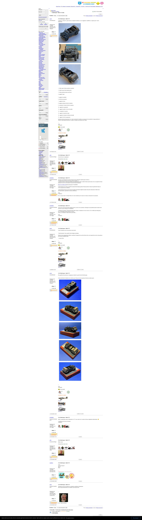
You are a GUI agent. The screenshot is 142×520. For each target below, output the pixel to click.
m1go (40, 153)
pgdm (51, 484)
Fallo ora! (40, 20)
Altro (40, 76)
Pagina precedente (89, 15)
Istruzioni (40, 84)
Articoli (40, 52)
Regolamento (41, 48)
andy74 (40, 171)
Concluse (40, 47)
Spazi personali (42, 33)
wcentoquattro (41, 164)
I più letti (40, 62)
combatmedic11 (42, 176)
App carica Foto (41, 77)
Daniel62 (40, 160)
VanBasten (41, 154)
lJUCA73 (40, 165)
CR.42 (40, 161)
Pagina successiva (99, 15)
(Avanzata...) (46, 92)
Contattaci (40, 42)
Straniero (40, 152)
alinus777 (40, 163)
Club (39, 82)
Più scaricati (41, 85)
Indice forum (53, 10)
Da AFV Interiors (42, 54)
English (41, 24)
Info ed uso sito (42, 36)
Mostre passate (41, 89)
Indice (40, 87)
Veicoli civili (87, 6)
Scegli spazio (41, 35)
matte (40, 158)
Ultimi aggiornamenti (42, 34)
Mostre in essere (41, 88)
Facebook (40, 79)
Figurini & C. (78, 6)
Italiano (45, 24)
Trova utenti (41, 43)
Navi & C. (83, 6)
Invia (40, 81)
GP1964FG (41, 166)
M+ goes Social (42, 78)
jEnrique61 (41, 175)
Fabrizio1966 (41, 172)
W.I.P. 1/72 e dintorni (55, 11)
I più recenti (41, 61)
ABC (50, 155)
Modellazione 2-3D (99, 6)
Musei (40, 71)
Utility (40, 83)
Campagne (41, 45)
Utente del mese (41, 57)
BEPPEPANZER (42, 167)
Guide (40, 53)
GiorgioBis (41, 151)
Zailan (40, 174)
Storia (40, 56)
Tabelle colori (41, 68)
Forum (40, 60)
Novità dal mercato (42, 50)
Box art (40, 75)
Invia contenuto (41, 59)
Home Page (58, 6)
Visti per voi (41, 51)
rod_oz (40, 169)
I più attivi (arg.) (41, 66)
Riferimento (41, 70)
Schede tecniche (41, 55)
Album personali (42, 73)
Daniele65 (41, 162)
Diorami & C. (73, 6)
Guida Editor (41, 38)
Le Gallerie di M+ (42, 69)
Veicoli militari (93, 6)
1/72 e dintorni (63, 6)
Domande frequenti (42, 39)
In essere (40, 46)
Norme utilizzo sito (42, 37)
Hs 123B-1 (60, 143)
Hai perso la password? (43, 17)
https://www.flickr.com (62, 184)
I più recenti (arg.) (42, 64)
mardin (40, 170)
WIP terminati (41, 67)
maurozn (40, 157)
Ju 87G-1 (59, 138)
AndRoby (51, 462)
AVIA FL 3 (60, 267)
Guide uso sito (41, 58)
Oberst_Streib (41, 156)
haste (40, 159)
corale (51, 18)
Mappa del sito (41, 40)
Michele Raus (41, 173)
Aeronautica (68, 6)
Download (41, 80)
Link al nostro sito (42, 44)
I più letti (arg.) (41, 65)
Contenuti (41, 49)
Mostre (40, 74)
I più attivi (40, 63)
